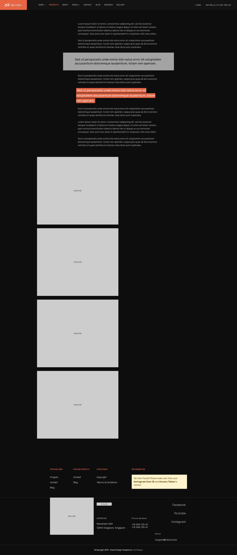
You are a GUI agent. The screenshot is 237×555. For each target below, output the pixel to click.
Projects (54, 5)
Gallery (120, 5)
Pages (75, 5)
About (65, 5)
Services (108, 5)
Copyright (102, 477)
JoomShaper (137, 550)
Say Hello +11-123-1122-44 (218, 5)
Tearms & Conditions (107, 482)
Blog (98, 5)
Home (41, 5)
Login (198, 5)
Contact (87, 5)
